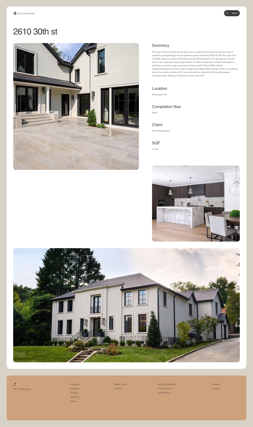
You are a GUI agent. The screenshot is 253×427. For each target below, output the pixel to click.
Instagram (216, 388)
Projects (74, 392)
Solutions (74, 397)
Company (75, 384)
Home (73, 401)
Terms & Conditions (167, 384)
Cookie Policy (164, 392)
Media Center (120, 384)
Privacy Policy (164, 388)
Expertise (74, 388)
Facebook (216, 384)
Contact (118, 388)
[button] (227, 13)
